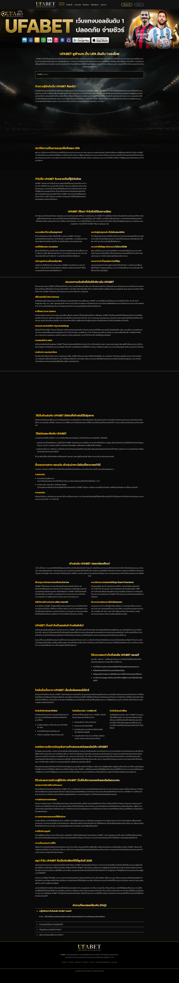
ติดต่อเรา (86, 4)
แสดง (45, 74)
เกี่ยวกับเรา (95, 4)
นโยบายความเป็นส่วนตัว (103, 962)
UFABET (97, 90)
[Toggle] (37, 911)
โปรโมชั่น (69, 4)
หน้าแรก (62, 4)
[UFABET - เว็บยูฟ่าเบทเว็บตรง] (45, 4)
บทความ (103, 4)
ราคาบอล (77, 4)
